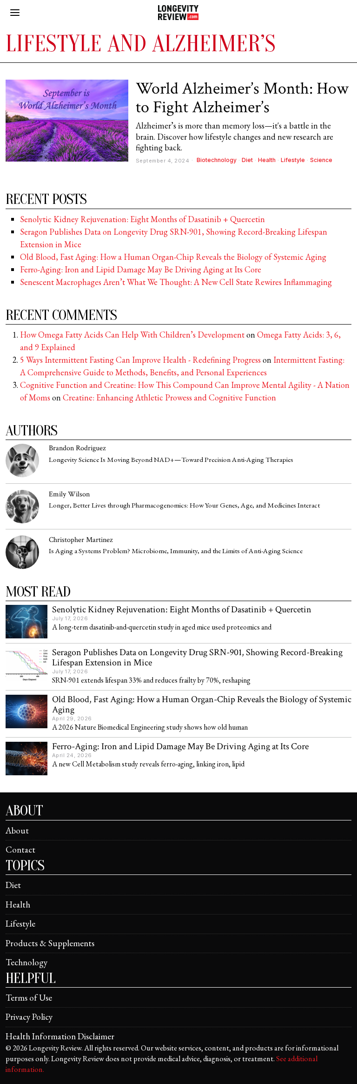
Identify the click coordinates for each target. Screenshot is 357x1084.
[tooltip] (22, 460)
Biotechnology (217, 159)
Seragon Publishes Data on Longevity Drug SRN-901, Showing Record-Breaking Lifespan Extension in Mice (197, 658)
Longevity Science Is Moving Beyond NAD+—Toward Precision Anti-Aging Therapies (171, 459)
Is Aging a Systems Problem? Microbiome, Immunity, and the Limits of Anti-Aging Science (176, 551)
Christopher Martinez (80, 540)
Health (267, 159)
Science (321, 159)
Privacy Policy (29, 1017)
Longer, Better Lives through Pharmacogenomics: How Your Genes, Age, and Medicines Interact (184, 505)
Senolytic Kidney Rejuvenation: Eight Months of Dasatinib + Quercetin (142, 219)
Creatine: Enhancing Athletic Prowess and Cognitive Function (169, 397)
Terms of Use (29, 997)
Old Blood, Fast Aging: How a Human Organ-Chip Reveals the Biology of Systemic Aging (173, 256)
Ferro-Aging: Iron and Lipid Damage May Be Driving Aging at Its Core (140, 269)
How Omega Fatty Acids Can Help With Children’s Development (132, 334)
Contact (20, 849)
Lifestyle (293, 159)
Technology (26, 962)
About (17, 830)
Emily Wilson (69, 494)
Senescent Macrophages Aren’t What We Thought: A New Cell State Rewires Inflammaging (176, 282)
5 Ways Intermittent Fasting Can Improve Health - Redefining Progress (140, 359)
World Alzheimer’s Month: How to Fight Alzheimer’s (242, 98)
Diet (247, 159)
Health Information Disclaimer (60, 1036)
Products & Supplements (50, 943)
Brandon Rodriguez (77, 448)
